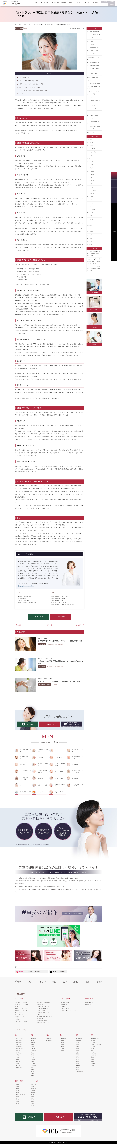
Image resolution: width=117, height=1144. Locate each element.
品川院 (17, 1063)
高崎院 (32, 1073)
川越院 (32, 1055)
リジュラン (90, 206)
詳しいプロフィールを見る (26, 586)
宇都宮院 (33, 1059)
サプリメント (41, 792)
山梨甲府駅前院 (79, 1071)
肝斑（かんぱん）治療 (77, 750)
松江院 (17, 1092)
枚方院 (92, 1048)
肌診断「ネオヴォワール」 (77, 757)
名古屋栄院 (78, 1040)
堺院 (92, 1051)
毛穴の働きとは (24, 77)
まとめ (21, 94)
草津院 (92, 1065)
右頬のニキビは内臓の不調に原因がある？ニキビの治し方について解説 (93, 261)
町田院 (17, 1057)
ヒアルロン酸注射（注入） (42, 771)
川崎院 (32, 1044)
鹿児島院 (33, 1092)
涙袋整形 (89, 225)
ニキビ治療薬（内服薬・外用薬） (93, 101)
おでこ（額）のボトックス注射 (93, 87)
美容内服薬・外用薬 (25, 792)
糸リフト (89, 228)
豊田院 (77, 1044)
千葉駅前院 (33, 1065)
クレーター (90, 142)
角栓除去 (22, 764)
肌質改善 (89, 238)
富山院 (77, 1067)
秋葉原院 (18, 1051)
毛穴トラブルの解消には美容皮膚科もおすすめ (34, 90)
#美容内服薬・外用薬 (44, 684)
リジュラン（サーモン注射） (93, 122)
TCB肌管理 (29, 971)
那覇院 (32, 1105)
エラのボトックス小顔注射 (93, 83)
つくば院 (33, 1063)
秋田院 (62, 1051)
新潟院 (77, 1063)
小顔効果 (89, 215)
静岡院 (77, 1051)
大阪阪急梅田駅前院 (96, 1044)
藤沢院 (32, 1046)
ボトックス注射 (59, 771)
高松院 (17, 1097)
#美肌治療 (54, 684)
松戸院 (32, 1071)
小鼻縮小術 (90, 219)
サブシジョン (90, 145)
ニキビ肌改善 (90, 174)
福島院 (62, 1040)
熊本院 (32, 1094)
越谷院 (32, 1057)
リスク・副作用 (91, 209)
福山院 (17, 1090)
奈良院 (92, 1061)
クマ (56, 750)
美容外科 (112, 1)
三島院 (77, 1055)
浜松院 (77, 1053)
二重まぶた (41, 778)
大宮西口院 (33, 1051)
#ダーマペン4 (19, 28)
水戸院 (32, 1061)
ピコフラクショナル (92, 108)
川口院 (32, 1053)
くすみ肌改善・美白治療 (43, 750)
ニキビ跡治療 (58, 757)
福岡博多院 (33, 1088)
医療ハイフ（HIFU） (92, 132)
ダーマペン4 (90, 97)
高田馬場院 (18, 1044)
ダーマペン (90, 161)
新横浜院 (33, 1042)
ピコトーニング (91, 105)
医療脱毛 (112, 4)
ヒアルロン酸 (90, 180)
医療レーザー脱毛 (42, 785)
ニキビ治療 (41, 757)
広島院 (17, 1088)
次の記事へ (79, 625)
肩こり (22, 785)
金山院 (77, 1042)
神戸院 (92, 1057)
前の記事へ (19, 625)
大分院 (32, 1103)
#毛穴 (25, 28)
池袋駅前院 (18, 1046)
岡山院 (17, 1084)
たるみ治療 (75, 764)
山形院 (62, 1048)
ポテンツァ (90, 118)
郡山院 (62, 1042)
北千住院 (18, 1065)
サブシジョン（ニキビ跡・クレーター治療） (93, 93)
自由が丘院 (18, 1067)
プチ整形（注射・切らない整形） (25, 778)
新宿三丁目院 (19, 1038)
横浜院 (32, 1040)
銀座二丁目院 (19, 1048)
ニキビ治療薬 (90, 171)
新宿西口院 (18, 1042)
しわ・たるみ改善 (91, 152)
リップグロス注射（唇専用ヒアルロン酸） (93, 128)
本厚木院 (33, 1048)
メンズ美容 (104, 1)
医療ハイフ (90, 212)
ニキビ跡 (89, 177)
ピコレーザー (90, 112)
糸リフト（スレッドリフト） (60, 791)
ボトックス (90, 203)
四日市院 (78, 1065)
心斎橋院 (93, 1046)
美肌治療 (89, 235)
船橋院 (32, 1069)
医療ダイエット (76, 778)
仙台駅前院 (63, 1038)
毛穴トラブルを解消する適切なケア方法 (32, 84)
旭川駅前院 (48, 1040)
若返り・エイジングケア (25, 771)
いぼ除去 (89, 139)
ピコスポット (90, 183)
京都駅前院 (93, 1053)
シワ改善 (89, 155)
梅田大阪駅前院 (95, 1038)
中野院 (17, 1055)
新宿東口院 (18, 1040)
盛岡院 (62, 1046)
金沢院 (77, 1061)
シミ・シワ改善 (91, 148)
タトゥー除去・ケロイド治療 (77, 785)
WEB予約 (61, 616)
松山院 (17, 1099)
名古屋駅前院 (79, 1038)
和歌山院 (93, 1063)
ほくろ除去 (90, 196)
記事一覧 (49, 625)
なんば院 (93, 1040)
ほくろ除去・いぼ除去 (43, 764)
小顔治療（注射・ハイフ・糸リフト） (77, 771)
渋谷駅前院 (18, 1053)
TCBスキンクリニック (40, 971)
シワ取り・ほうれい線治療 (60, 764)
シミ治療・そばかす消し (25, 750)
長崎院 (32, 1099)
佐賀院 (32, 1101)
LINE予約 (29, 724)
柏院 (32, 1067)
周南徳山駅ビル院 (20, 1094)
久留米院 (33, 1090)
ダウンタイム (90, 164)
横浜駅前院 (33, 1038)
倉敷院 (17, 1086)
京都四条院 (93, 1055)
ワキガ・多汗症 (59, 778)
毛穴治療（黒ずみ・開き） (25, 757)
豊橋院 (77, 1046)
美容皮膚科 (90, 231)
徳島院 (17, 1103)
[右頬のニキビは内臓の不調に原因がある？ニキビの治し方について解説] (49, 664)
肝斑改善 (89, 241)
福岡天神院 (33, 1084)
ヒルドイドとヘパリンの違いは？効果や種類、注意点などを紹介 (93, 268)
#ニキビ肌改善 (59, 644)
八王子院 (18, 1061)
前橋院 (32, 1075)
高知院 (17, 1101)
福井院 (77, 1069)
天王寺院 (93, 1042)
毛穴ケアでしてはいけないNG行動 (30, 87)
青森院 (62, 1044)
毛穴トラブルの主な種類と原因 (29, 80)
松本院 (77, 1059)
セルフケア (90, 158)
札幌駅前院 (48, 1038)
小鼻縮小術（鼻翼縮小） (60, 785)
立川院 (17, 1059)
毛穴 (88, 222)
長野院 (77, 1057)
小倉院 (32, 1086)
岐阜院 (77, 1048)
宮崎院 (32, 1097)
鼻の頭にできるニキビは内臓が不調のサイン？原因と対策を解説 (93, 253)
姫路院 (92, 1059)
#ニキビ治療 (42, 644)
